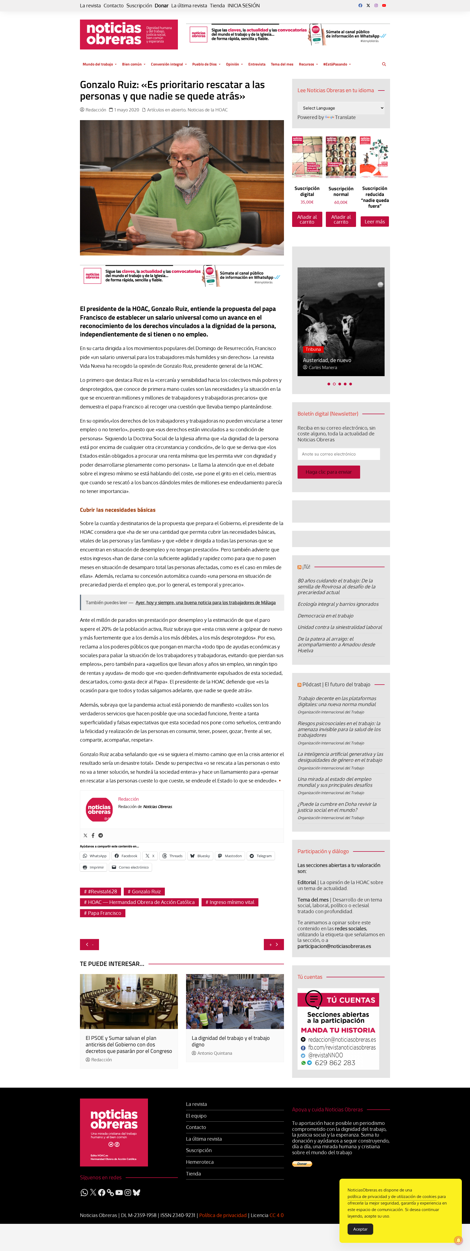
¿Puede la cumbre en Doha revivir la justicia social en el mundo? (337, 807)
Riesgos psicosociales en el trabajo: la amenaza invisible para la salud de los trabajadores (339, 729)
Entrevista (256, 64)
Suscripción (139, 5)
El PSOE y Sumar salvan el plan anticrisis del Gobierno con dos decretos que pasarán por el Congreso (129, 1044)
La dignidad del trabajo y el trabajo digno (231, 1041)
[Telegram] (100, 835)
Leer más (375, 221)
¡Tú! (306, 566)
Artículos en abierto (166, 110)
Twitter (368, 5)
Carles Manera (314, 367)
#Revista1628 (102, 891)
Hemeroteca (200, 1162)
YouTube (384, 5)
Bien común (132, 64)
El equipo (196, 1116)
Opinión (232, 64)
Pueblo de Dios (204, 64)
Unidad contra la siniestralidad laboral (340, 627)
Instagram (376, 5)
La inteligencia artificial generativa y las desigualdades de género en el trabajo (340, 757)
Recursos (306, 64)
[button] (328, 384)
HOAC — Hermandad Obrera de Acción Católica (141, 902)
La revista (90, 5)
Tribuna (304, 349)
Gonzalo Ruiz (146, 891)
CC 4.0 (277, 1215)
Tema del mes (282, 64)
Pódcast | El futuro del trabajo (336, 684)
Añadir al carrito (307, 219)
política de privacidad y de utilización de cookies (392, 1196)
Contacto (114, 5)
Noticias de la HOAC (208, 110)
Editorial (307, 882)
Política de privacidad (223, 1215)
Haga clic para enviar (329, 472)
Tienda (217, 5)
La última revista (189, 5)
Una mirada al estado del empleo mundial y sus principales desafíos (335, 782)
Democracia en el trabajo (325, 616)
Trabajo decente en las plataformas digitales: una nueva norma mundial (337, 701)
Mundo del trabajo (98, 64)
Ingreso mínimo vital (232, 902)
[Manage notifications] (458, 1240)
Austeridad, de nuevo (318, 360)
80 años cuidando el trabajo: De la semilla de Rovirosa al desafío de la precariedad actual (336, 586)
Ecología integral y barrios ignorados (338, 604)
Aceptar (360, 1229)
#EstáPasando (335, 64)
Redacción (96, 110)
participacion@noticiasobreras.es (334, 946)
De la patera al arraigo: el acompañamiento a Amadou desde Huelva (336, 644)
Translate (345, 117)
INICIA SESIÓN (244, 5)
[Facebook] (93, 835)
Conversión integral (167, 64)
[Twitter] (85, 835)
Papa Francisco (104, 913)
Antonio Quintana (214, 1053)
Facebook (360, 5)
